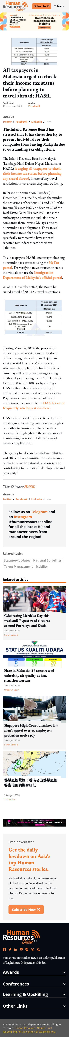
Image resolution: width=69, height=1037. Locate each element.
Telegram (39, 511)
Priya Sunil (34, 106)
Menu (60, 6)
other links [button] (15, 1006)
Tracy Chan (9, 799)
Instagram (23, 516)
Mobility (42, 566)
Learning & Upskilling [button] (25, 994)
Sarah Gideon (11, 634)
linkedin (36, 121)
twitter (7, 121)
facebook (21, 121)
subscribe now (28, 910)
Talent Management (18, 566)
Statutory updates (17, 560)
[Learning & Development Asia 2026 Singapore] (34, 21)
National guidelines (47, 560)
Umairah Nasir (11, 689)
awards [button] (11, 972)
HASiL (29, 486)
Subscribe (42, 6)
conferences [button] (16, 984)
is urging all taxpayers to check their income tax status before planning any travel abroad (32, 173)
